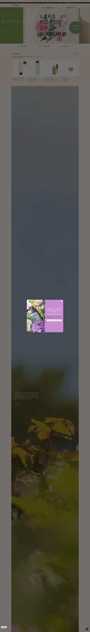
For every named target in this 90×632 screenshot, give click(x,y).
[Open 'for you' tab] (87, 629)
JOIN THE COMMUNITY (54, 320)
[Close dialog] (62, 301)
